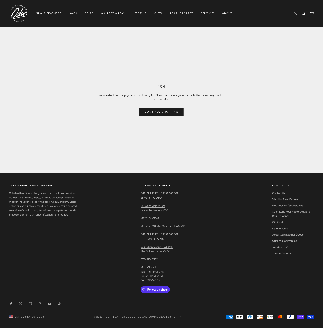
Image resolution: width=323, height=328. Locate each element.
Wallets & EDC (112, 13)
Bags (73, 13)
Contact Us (278, 193)
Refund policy (280, 228)
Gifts (158, 13)
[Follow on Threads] (40, 304)
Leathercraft (181, 13)
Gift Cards (278, 222)
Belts (89, 13)
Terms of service (282, 253)
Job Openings (280, 247)
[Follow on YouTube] (50, 304)
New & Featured (49, 13)
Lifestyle (139, 13)
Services (208, 13)
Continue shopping (161, 111)
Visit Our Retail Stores (285, 199)
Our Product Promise (284, 240)
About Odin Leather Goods (288, 234)
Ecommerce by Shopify (165, 316)
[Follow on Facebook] (11, 304)
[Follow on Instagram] (30, 304)
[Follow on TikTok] (59, 304)
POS (138, 316)
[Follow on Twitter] (20, 304)
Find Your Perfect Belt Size (287, 205)
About (227, 13)
